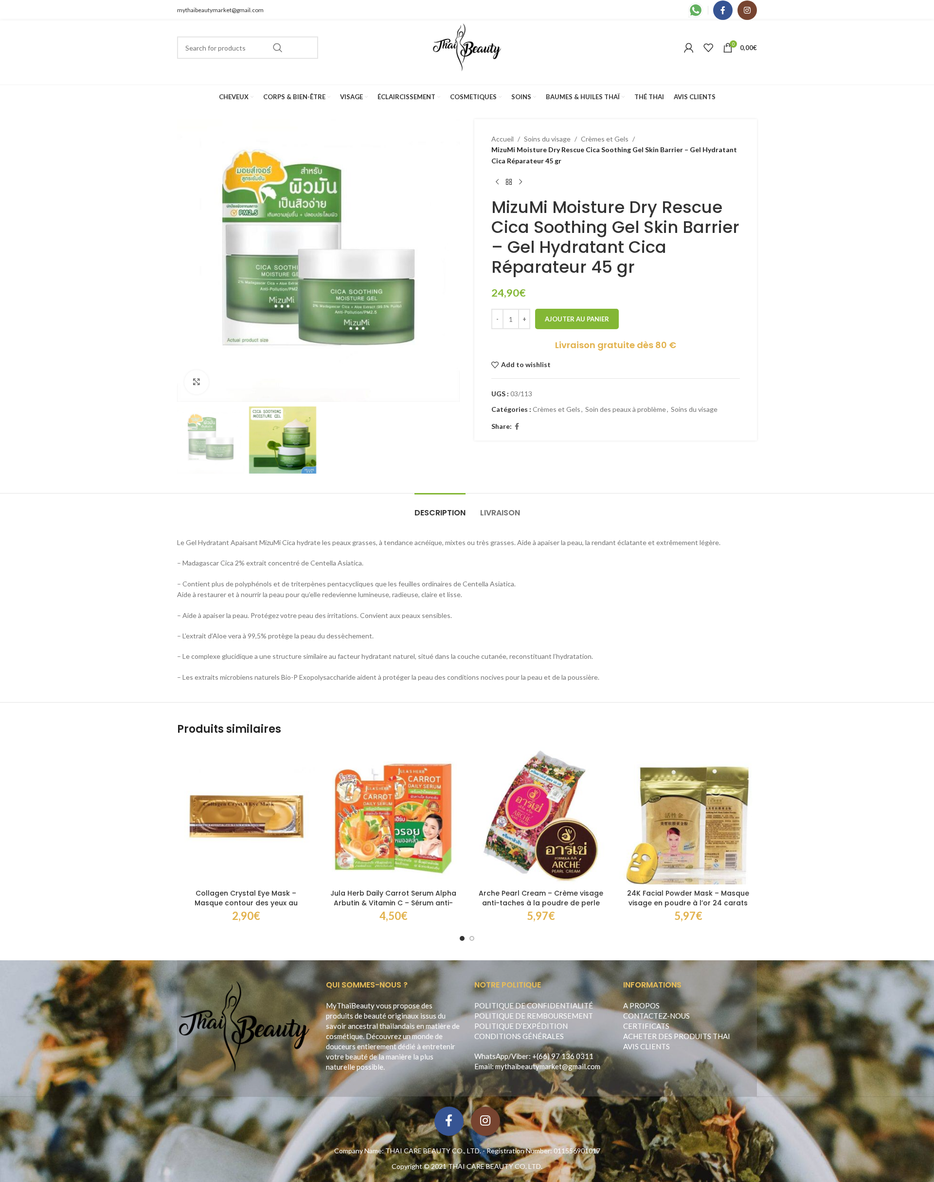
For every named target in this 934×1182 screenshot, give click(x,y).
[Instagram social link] (747, 10)
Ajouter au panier (577, 319)
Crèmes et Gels (605, 139)
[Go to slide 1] (462, 938)
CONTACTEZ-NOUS (656, 1015)
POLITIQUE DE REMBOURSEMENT (533, 1015)
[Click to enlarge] (196, 382)
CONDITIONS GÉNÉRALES (519, 1036)
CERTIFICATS (646, 1026)
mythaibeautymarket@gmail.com (220, 10)
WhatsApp (491, 1056)
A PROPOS (641, 1005)
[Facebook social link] (723, 10)
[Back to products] (509, 182)
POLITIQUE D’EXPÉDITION (521, 1026)
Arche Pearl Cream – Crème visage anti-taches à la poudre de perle (541, 898)
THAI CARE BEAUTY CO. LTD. (495, 1166)
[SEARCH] (278, 47)
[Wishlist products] (708, 47)
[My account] (689, 47)
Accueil (502, 139)
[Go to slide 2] (471, 938)
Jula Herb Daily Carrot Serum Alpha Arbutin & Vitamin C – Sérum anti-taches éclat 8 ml (393, 902)
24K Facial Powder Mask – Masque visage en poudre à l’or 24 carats (688, 898)
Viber (520, 1056)
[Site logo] (467, 47)
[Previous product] (497, 182)
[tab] (440, 508)
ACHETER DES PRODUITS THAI (676, 1036)
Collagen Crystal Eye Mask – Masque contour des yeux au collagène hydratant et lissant (246, 902)
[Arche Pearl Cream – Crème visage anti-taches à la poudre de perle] (541, 815)
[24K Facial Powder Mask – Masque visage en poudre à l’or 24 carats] (688, 815)
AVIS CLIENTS (646, 1046)
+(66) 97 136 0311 (562, 1056)
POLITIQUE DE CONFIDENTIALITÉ (533, 1005)
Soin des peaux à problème (625, 409)
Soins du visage (547, 139)
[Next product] (520, 182)
